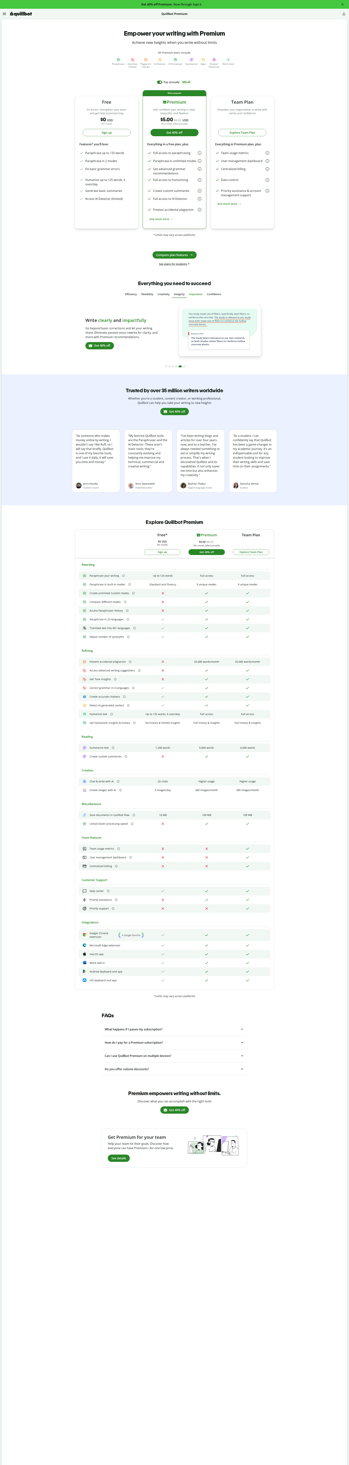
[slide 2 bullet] (170, 366)
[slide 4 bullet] (176, 366)
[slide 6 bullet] (184, 366)
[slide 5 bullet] (180, 366)
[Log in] (344, 14)
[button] (342, 4)
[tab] (131, 294)
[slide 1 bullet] (166, 366)
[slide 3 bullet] (173, 366)
